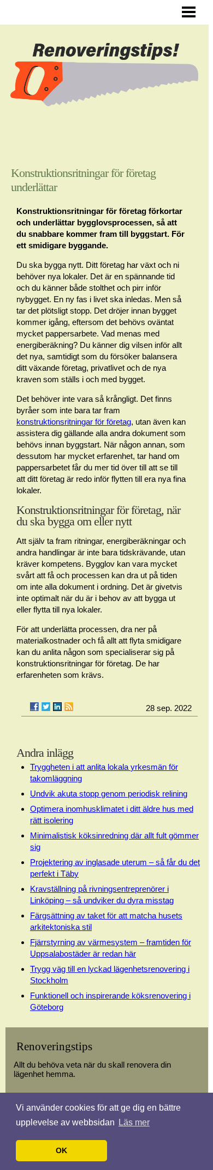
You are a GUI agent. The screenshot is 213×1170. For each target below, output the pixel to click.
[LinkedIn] (57, 706)
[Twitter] (46, 706)
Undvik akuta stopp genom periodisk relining (108, 793)
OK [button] (61, 1150)
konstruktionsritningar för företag (73, 421)
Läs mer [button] (134, 1122)
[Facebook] (34, 706)
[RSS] (68, 706)
